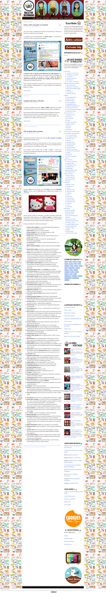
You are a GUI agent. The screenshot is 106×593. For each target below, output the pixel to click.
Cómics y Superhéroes (72, 161)
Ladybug (69, 193)
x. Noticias (67, 229)
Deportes (68, 140)
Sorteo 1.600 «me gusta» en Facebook (36, 25)
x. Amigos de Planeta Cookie (34, 445)
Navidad (81, 265)
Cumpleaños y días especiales (72, 133)
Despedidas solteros (71, 104)
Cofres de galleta (71, 102)
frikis (71, 273)
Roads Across (67, 501)
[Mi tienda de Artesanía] (73, 584)
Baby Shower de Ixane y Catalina (72, 336)
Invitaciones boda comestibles (74, 109)
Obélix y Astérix (68, 310)
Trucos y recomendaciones (71, 215)
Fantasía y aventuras (71, 122)
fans (48, 94)
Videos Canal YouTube (70, 219)
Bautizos (69, 90)
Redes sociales (70, 166)
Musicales (68, 125)
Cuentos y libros (70, 138)
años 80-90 (67, 265)
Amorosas (67, 71)
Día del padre (70, 145)
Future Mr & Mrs (68, 321)
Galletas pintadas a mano (71, 170)
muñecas (74, 261)
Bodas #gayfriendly (71, 97)
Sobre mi (61, 18)
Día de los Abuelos (71, 144)
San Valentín (70, 80)
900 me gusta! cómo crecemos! (33, 132)
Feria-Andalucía (67, 436)
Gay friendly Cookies (70, 171)
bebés (79, 263)
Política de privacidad (68, 18)
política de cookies (77, 590)
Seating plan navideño (69, 315)
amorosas (77, 267)
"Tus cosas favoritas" (75, 387)
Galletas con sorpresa (72, 149)
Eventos (67, 158)
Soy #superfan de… (69, 213)
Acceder (66, 535)
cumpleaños (74, 275)
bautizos (79, 261)
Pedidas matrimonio (71, 78)
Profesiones (69, 154)
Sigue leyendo (28, 90)
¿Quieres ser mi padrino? (73, 87)
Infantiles (67, 182)
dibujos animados (71, 267)
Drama (68, 120)
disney (76, 263)
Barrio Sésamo (70, 175)
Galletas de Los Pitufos (76, 394)
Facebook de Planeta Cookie (32, 139)
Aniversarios (70, 76)
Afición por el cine (71, 114)
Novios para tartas (71, 111)
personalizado (75, 277)
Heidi (74, 354)
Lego (68, 194)
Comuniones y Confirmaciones (72, 131)
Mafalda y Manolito (75, 384)
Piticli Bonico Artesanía (69, 499)
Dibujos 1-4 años (70, 184)
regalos (66, 261)
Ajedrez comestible (73, 454)
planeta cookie (30, 126)
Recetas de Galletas (69, 212)
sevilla (66, 267)
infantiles (80, 275)
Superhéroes (74, 358)
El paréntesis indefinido (69, 307)
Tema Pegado (67, 504)
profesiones (67, 271)
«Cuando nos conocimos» (73, 73)
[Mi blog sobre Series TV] (73, 564)
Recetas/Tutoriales (54, 18)
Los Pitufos (69, 196)
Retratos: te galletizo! (72, 156)
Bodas (66, 95)
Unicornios (69, 206)
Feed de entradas (68, 538)
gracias (70, 261)
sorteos (34, 126)
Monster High (70, 198)
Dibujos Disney (70, 186)
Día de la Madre (70, 142)
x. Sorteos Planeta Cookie (33, 94)
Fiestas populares (70, 147)
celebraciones (67, 275)
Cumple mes (70, 92)
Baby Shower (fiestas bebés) (73, 88)
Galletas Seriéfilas (70, 124)
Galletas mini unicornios (74, 457)
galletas (51, 94)
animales (66, 263)
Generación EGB (69, 173)
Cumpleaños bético (73, 483)
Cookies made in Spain (69, 496)
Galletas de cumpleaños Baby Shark (72, 318)
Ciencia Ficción (69, 118)
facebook (45, 94)
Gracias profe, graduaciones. (73, 150)
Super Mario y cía (71, 201)
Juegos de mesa (70, 163)
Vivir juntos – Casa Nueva (73, 81)
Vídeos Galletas (46, 18)
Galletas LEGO (67, 328)
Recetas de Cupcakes (70, 210)
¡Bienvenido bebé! (71, 85)
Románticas (69, 129)
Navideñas (67, 208)
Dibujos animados (70, 179)
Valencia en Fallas (75, 412)
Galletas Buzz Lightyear (69, 313)
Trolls (68, 205)
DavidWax (66, 450)
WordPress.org (67, 544)
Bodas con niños (71, 99)
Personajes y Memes (72, 165)
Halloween (67, 180)
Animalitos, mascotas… (72, 137)
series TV (76, 265)
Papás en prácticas (71, 93)
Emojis (68, 188)
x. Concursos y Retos (70, 222)
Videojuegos (70, 168)
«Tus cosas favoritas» (72, 135)
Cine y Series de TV (69, 113)
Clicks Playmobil (71, 177)
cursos (72, 265)
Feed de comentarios (69, 541)
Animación (69, 116)
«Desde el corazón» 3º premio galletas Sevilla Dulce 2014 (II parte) (76, 431)
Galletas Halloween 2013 (77, 376)
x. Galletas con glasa (70, 227)
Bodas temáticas (70, 100)
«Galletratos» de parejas (72, 74)
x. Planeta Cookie (42, 445)
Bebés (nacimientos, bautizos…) (72, 83)
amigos (72, 271)
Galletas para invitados (71, 107)
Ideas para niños (71, 191)
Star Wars (71, 263)
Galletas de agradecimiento (73, 105)
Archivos (66, 532)
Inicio (34, 18)
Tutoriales (67, 217)
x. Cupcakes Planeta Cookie (71, 224)
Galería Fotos (39, 18)
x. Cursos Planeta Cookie (71, 226)
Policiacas (68, 127)
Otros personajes (71, 200)
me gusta (54, 94)
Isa (38, 26)
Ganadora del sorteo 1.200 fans (34, 101)
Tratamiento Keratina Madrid (71, 465)
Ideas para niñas (71, 189)
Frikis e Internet (68, 159)
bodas (75, 273)
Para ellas (73, 426)
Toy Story (69, 203)
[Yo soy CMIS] (73, 527)
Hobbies (68, 152)
